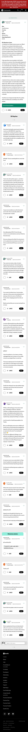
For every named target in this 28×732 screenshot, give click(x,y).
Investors (5, 677)
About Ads (5, 725)
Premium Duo (6, 700)
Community (7, 10)
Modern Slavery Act (6, 727)
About (4, 659)
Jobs (4, 662)
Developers (6, 672)
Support (5, 685)
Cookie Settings (11, 723)
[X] (8, 713)
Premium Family (6, 703)
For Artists (5, 669)
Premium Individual (7, 697)
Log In (21, 10)
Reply (22, 110)
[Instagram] (4, 713)
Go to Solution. (10, 105)
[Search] (18, 10)
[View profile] (3, 22)
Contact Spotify (6, 693)
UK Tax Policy (13, 727)
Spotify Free (6, 708)
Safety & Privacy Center (10, 721)
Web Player (5, 687)
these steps (17, 5)
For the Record (6, 665)
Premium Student (7, 706)
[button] (25, 22)
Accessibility (10, 725)
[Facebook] (13, 713)
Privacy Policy (5, 723)
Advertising (5, 675)
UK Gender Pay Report (7, 729)
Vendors (5, 680)
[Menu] (26, 10)
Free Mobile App (7, 690)
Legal (4, 721)
